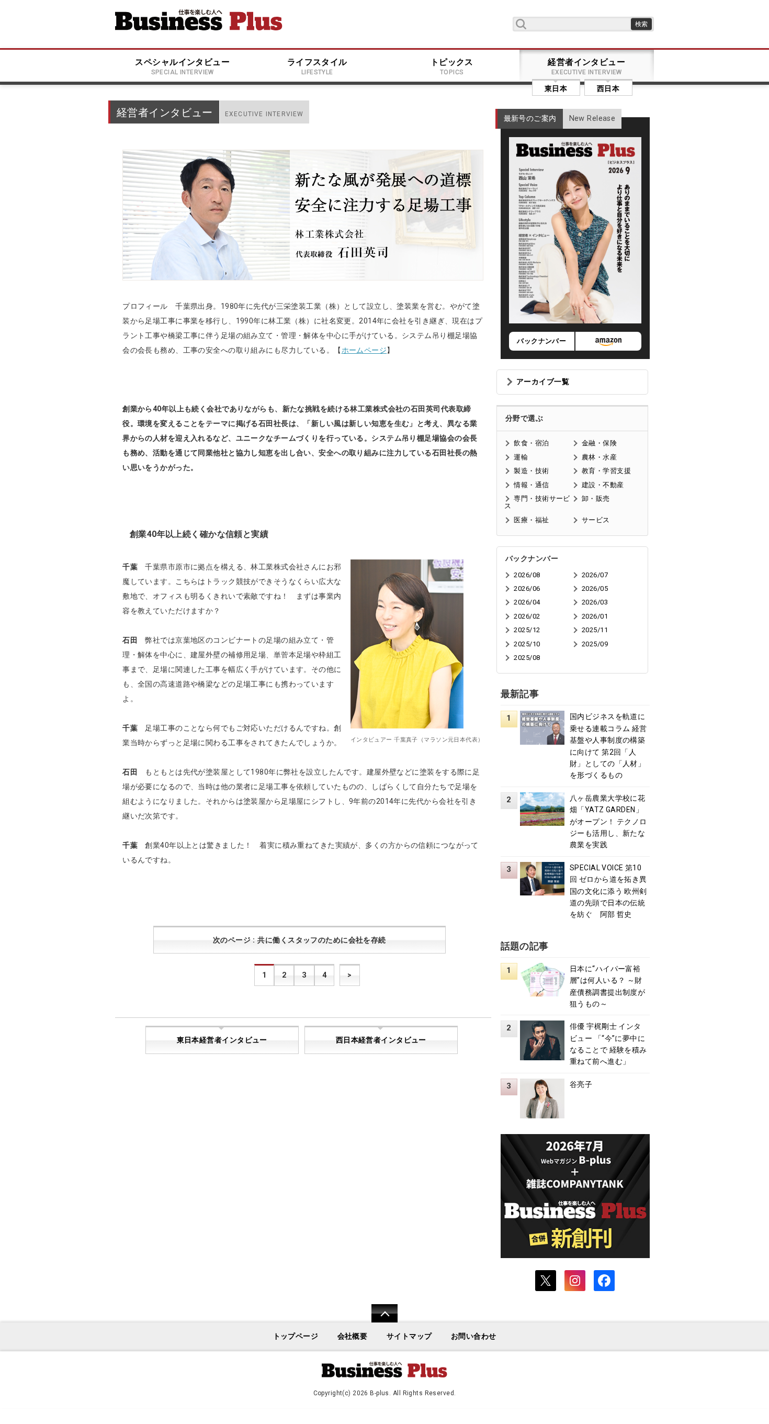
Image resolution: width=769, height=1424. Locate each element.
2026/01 (595, 616)
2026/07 (595, 575)
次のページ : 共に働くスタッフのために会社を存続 (299, 940)
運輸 (521, 457)
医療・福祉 (531, 520)
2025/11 (595, 630)
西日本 (608, 88)
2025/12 (527, 630)
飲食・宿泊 (531, 443)
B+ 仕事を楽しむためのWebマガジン (198, 19)
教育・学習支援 (606, 471)
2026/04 (527, 602)
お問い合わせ (473, 1336)
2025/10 (527, 644)
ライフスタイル (317, 66)
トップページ (296, 1336)
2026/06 (527, 588)
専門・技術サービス (537, 502)
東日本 (556, 88)
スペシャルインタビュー (182, 66)
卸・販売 (596, 498)
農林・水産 (599, 457)
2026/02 (527, 616)
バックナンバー (541, 341)
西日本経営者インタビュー (381, 1040)
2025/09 (595, 644)
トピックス (452, 66)
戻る (379, 1320)
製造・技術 (531, 471)
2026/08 (527, 575)
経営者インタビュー (586, 66)
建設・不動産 (603, 485)
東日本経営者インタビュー (222, 1040)
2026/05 (595, 588)
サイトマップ (409, 1336)
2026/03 (595, 602)
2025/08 (527, 657)
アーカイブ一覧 (542, 381)
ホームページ (364, 350)
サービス (596, 520)
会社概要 (352, 1336)
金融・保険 (599, 443)
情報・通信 (531, 485)
